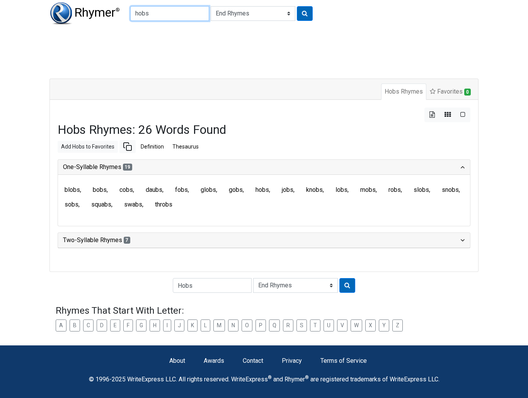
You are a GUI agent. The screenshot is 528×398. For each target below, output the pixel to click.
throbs (163, 204)
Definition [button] (152, 146)
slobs (421, 189)
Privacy (292, 360)
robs (394, 189)
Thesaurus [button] (185, 146)
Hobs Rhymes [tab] (404, 91)
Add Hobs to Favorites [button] (87, 146)
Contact (253, 360)
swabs (133, 204)
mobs (368, 189)
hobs (262, 189)
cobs (126, 189)
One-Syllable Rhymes (96, 167)
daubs (154, 189)
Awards (214, 360)
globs (208, 189)
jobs (287, 189)
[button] (127, 146)
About (177, 360)
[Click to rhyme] (305, 13)
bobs (100, 189)
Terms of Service (343, 360)
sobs (71, 204)
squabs (101, 204)
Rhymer (97, 12)
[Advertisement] (236, 50)
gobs (236, 189)
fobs (181, 189)
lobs (341, 189)
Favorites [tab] (452, 91)
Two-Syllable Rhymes (95, 240)
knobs (314, 189)
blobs (72, 189)
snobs (450, 189)
